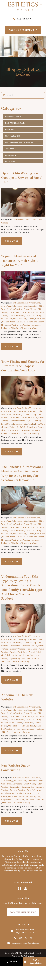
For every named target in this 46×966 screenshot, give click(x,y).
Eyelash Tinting (34, 315)
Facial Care (31, 219)
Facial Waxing (19, 318)
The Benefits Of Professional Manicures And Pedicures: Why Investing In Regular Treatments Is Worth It (22, 473)
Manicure (36, 325)
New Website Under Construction (15, 767)
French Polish (8, 322)
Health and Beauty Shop (23, 655)
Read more (11, 241)
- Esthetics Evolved (31, 953)
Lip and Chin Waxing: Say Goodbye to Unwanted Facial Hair (22, 177)
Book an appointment (23, 30)
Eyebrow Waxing (17, 315)
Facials (30, 318)
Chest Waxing (30, 309)
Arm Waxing (10, 149)
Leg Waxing (12, 325)
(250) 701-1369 (23, 19)
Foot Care (40, 318)
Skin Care (15, 328)
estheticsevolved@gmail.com (25, 943)
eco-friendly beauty (15, 123)
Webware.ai (28, 956)
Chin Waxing (18, 219)
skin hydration (12, 136)
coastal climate (13, 117)
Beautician (10, 162)
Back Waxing (11, 155)
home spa (9, 129)
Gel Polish (21, 322)
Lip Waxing (25, 325)
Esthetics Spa (28, 312)
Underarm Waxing (30, 328)
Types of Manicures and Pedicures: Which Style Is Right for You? (19, 260)
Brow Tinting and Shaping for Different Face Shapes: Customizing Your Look (23, 366)
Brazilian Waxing (14, 309)
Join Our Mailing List (23, 912)
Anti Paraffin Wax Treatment (19, 142)
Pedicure (5, 328)
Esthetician (15, 312)
